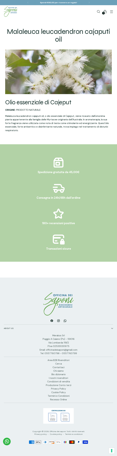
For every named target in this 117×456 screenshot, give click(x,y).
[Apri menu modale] (111, 11)
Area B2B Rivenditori (58, 360)
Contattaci (58, 367)
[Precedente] (28, 2)
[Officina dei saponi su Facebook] (52, 321)
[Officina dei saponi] (11, 11)
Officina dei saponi (58, 431)
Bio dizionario (58, 374)
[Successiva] (89, 2)
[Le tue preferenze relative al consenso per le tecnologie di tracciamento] (112, 451)
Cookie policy (56, 434)
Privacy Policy (58, 388)
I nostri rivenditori (58, 378)
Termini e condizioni (74, 434)
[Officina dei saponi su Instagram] (58, 321)
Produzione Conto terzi (58, 385)
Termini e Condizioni (58, 395)
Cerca (58, 363)
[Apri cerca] (98, 11)
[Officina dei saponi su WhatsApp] (65, 321)
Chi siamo (58, 370)
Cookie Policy (58, 392)
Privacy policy (40, 434)
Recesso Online (58, 399)
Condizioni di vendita (58, 381)
